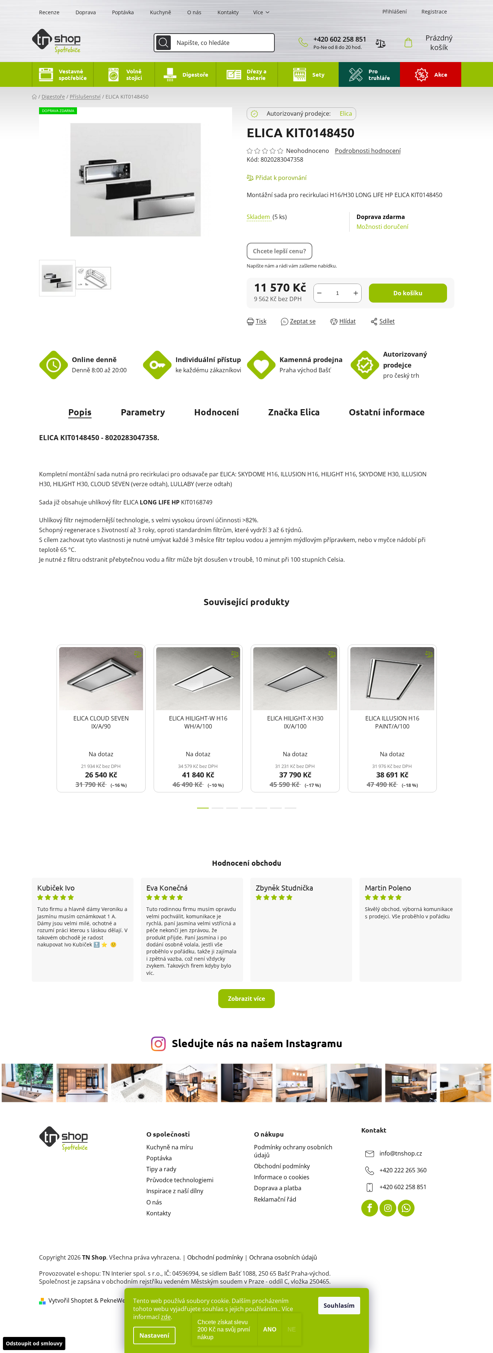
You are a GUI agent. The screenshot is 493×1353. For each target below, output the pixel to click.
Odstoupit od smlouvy (34, 1343)
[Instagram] (388, 1208)
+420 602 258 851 (339, 39)
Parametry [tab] (143, 412)
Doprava (86, 12)
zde (166, 1317)
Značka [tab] (294, 412)
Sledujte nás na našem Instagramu (257, 1043)
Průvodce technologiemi (179, 1180)
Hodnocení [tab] (216, 412)
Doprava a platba (277, 1188)
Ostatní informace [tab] (387, 412)
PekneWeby (116, 1300)
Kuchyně (160, 12)
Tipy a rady (161, 1169)
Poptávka (123, 12)
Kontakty (228, 12)
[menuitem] (62, 74)
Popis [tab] (80, 412)
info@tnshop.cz (401, 1153)
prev (45, 724)
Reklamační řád (275, 1199)
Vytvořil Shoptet (71, 1300)
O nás (194, 12)
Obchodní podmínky (282, 1166)
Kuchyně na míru (169, 1147)
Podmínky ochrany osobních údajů (293, 1151)
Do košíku (408, 293)
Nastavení (154, 1335)
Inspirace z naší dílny (174, 1191)
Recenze (49, 12)
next (448, 724)
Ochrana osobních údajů (283, 1257)
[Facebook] (369, 1208)
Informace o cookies (281, 1177)
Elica (346, 113)
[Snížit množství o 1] (319, 293)
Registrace (434, 11)
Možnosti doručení (382, 222)
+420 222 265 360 (403, 1170)
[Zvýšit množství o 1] (355, 293)
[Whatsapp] (406, 1208)
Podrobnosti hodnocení (368, 151)
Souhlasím (339, 1306)
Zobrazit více (246, 999)
